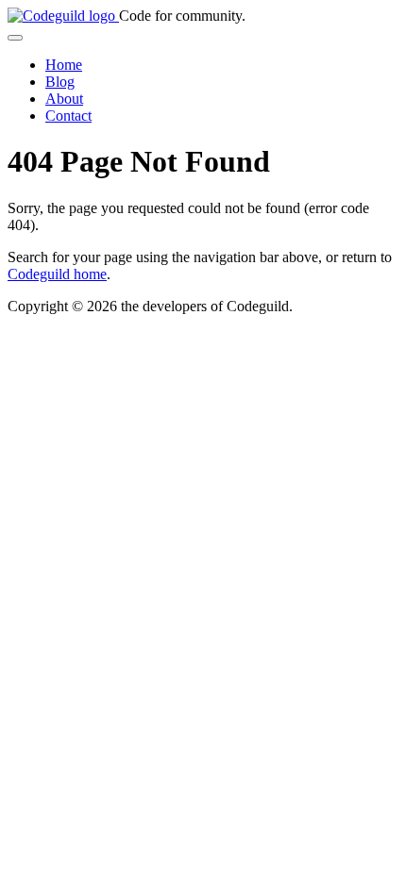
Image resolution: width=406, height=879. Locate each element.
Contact (68, 116)
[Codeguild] (63, 16)
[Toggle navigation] (15, 38)
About (64, 99)
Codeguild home (57, 274)
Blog (60, 82)
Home (63, 65)
